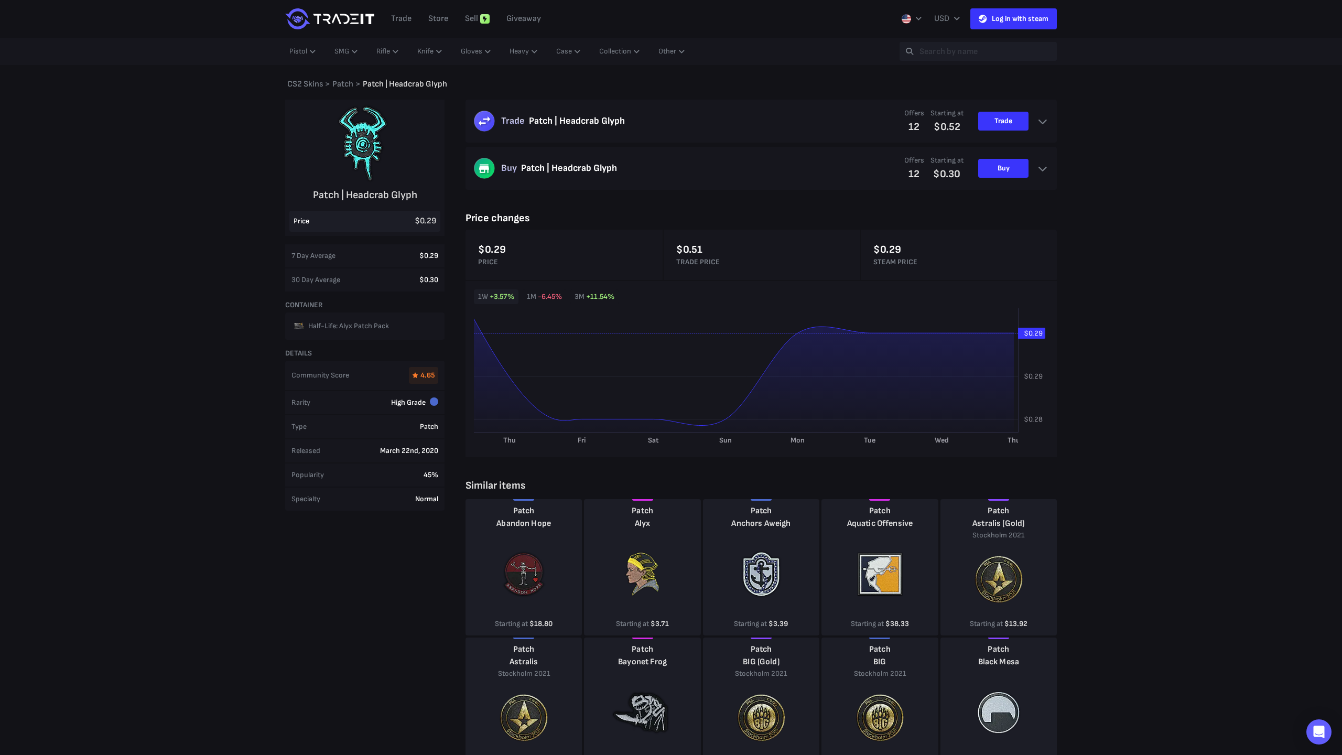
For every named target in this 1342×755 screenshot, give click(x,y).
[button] (1319, 732)
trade (401, 19)
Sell (471, 19)
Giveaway (523, 19)
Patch (524, 511)
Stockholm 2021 (998, 535)
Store (438, 19)
